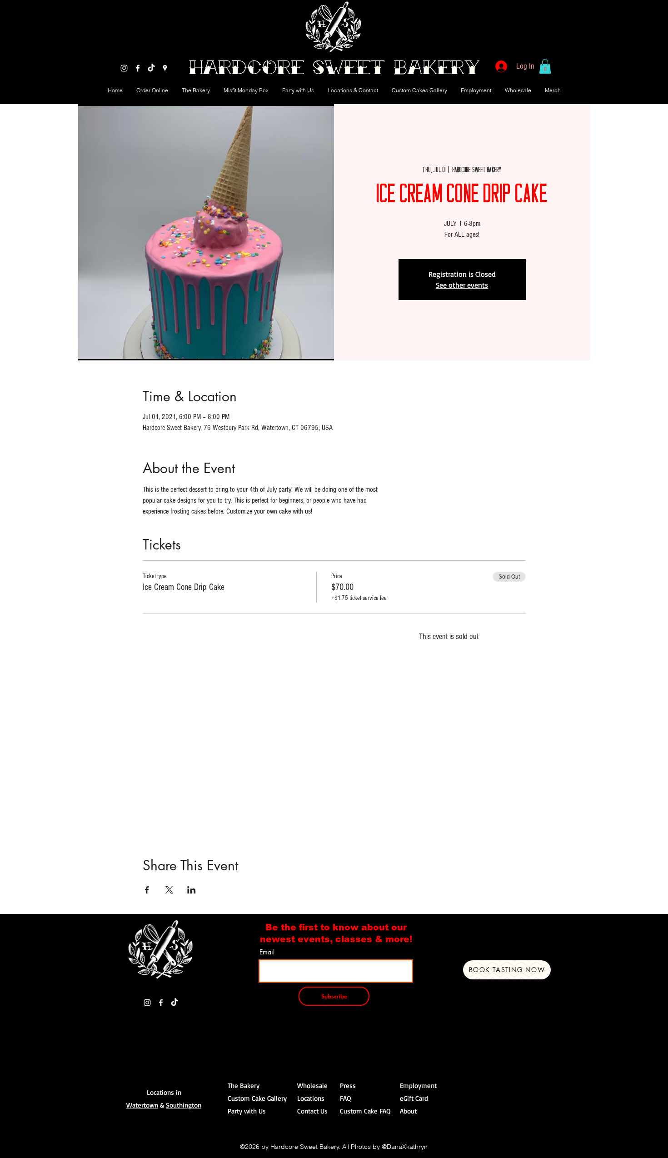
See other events (462, 285)
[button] (545, 66)
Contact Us (312, 1111)
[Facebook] (137, 68)
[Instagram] (124, 68)
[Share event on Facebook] (147, 889)
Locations (310, 1098)
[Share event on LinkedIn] (191, 889)
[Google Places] (164, 68)
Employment (418, 1085)
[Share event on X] (169, 889)
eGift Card (414, 1098)
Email (266, 952)
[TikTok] (151, 68)
